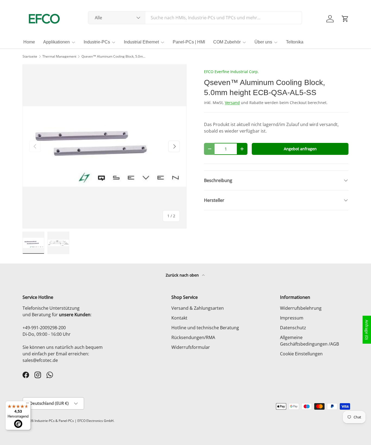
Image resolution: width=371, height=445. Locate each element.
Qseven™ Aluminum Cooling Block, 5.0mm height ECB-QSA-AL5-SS (114, 56)
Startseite (30, 56)
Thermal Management (59, 56)
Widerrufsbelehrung (301, 308)
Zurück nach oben (183, 275)
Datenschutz (293, 328)
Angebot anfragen (300, 148)
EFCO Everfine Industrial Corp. (231, 71)
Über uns (263, 42)
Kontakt (179, 318)
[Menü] (27, 404)
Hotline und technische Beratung (205, 328)
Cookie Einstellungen (301, 354)
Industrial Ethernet (141, 42)
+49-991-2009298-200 (44, 328)
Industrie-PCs (97, 42)
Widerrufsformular (190, 347)
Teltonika (294, 42)
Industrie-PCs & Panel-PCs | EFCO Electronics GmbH (74, 420)
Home (29, 42)
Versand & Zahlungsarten (197, 308)
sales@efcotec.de (40, 360)
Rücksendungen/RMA (193, 337)
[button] (345, 19)
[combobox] (195, 17)
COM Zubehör (227, 42)
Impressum (291, 318)
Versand (232, 102)
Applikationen (56, 42)
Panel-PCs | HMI (189, 42)
